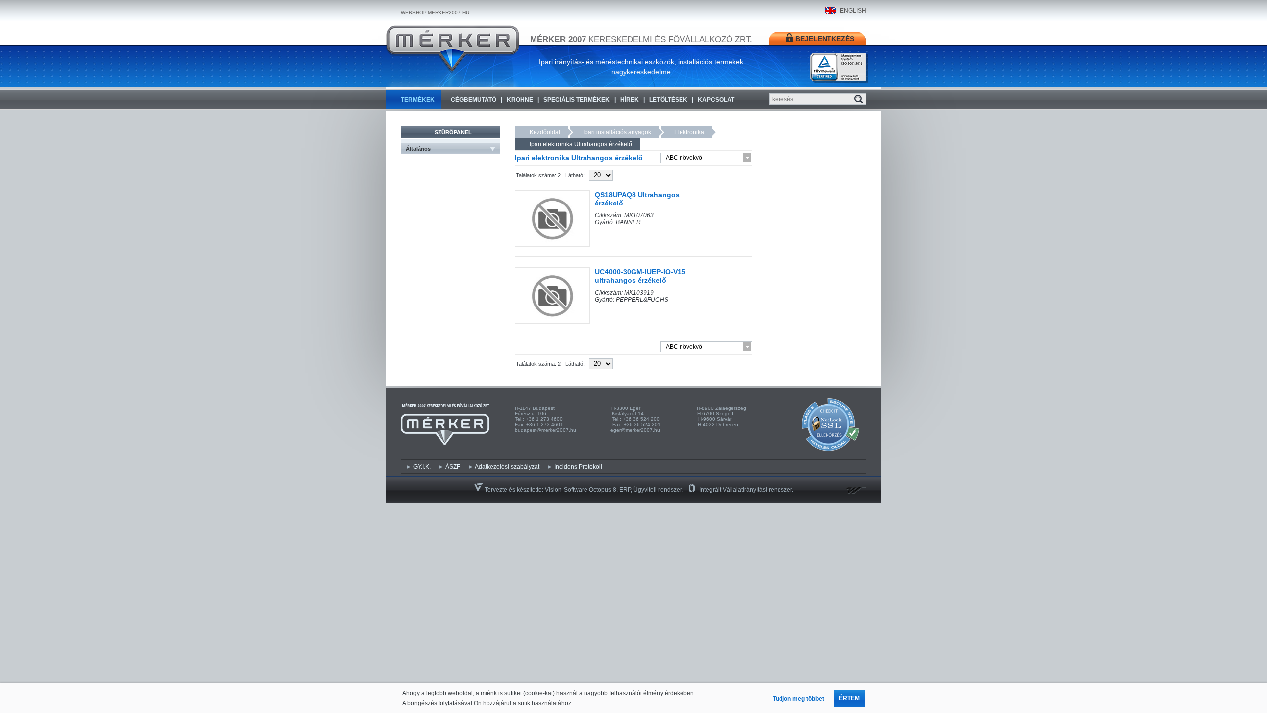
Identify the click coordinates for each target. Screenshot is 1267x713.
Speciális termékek (576, 99)
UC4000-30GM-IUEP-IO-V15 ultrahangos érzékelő (640, 276)
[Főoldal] (452, 49)
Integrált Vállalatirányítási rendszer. (746, 489)
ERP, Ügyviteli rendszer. (651, 489)
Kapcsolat (716, 99)
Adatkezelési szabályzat (507, 466)
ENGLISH (853, 10)
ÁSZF (452, 466)
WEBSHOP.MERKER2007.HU (435, 12)
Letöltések (668, 99)
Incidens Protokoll (578, 466)
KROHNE (520, 99)
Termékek (418, 99)
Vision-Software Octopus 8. (582, 489)
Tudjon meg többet (798, 698)
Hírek (629, 99)
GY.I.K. (422, 466)
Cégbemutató (473, 99)
